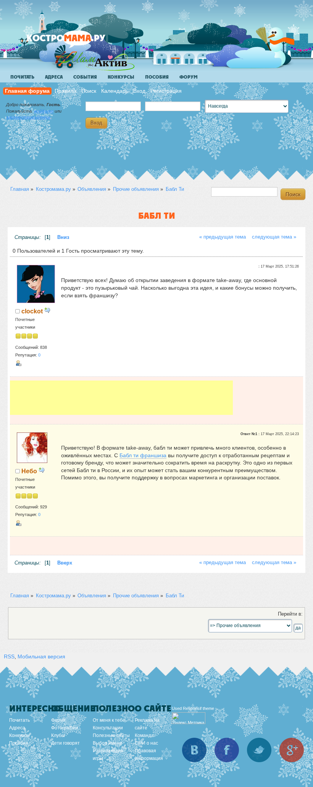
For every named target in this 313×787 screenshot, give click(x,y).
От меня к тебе (109, 720)
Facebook (227, 750)
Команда (144, 735)
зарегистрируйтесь (28, 117)
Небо (29, 471)
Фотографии (64, 728)
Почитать (22, 77)
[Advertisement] (121, 398)
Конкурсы (121, 77)
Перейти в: (290, 614)
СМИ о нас (146, 743)
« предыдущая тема (222, 237)
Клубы (58, 735)
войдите (43, 111)
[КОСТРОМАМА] (79, 41)
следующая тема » (274, 237)
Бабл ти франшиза (142, 455)
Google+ (291, 750)
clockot (32, 311)
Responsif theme (198, 708)
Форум (188, 77)
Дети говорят (65, 743)
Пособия (157, 77)
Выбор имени (107, 743)
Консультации (108, 728)
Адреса (54, 77)
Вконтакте (194, 750)
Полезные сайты (111, 735)
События (85, 77)
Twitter (259, 750)
